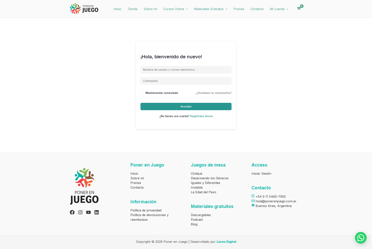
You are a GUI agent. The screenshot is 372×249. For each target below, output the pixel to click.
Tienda (132, 9)
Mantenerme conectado (162, 92)
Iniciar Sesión (261, 173)
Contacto (257, 9)
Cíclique (196, 173)
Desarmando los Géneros (209, 178)
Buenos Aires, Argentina (273, 206)
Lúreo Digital (226, 242)
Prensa (239, 9)
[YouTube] (88, 212)
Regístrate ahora (201, 116)
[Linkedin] (96, 212)
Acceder (186, 106)
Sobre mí (150, 9)
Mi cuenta (277, 9)
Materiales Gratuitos (209, 9)
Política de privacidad (145, 210)
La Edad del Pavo (203, 192)
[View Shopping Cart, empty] (298, 9)
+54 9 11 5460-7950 (270, 196)
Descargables (201, 215)
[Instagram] (80, 212)
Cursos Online (173, 9)
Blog (194, 224)
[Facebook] (72, 212)
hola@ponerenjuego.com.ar (275, 201)
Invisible (197, 187)
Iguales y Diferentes (205, 183)
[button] (186, 9)
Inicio (117, 9)
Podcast (197, 220)
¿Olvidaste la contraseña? (214, 92)
